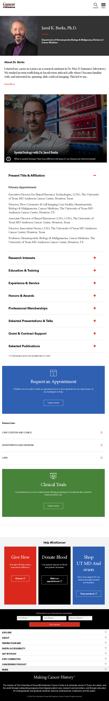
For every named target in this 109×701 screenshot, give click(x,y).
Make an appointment (53, 580)
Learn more (53, 402)
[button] (8, 159)
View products (87, 593)
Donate (19, 578)
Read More (9, 84)
